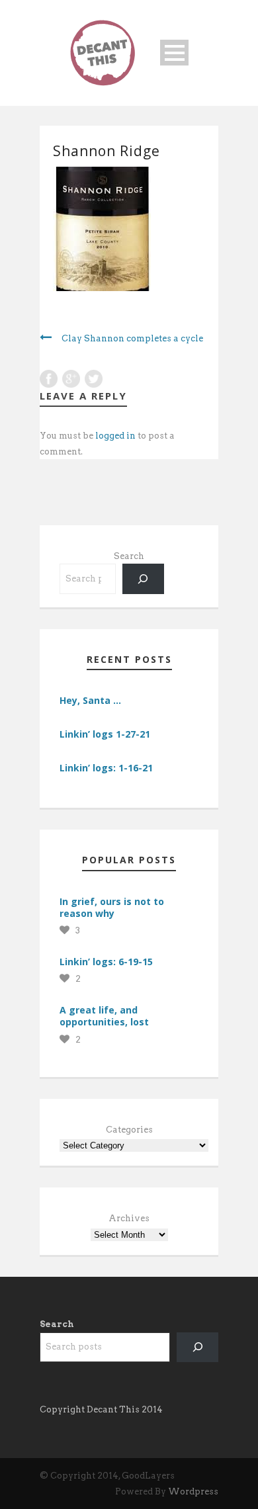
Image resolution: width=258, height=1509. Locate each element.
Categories (129, 1130)
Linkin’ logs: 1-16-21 (106, 767)
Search (129, 556)
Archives (129, 1218)
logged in (115, 436)
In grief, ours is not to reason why (112, 907)
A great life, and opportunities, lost (104, 1016)
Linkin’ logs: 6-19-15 (106, 961)
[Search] (143, 578)
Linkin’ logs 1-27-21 (105, 734)
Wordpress (193, 1491)
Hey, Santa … (90, 700)
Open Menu (174, 52)
